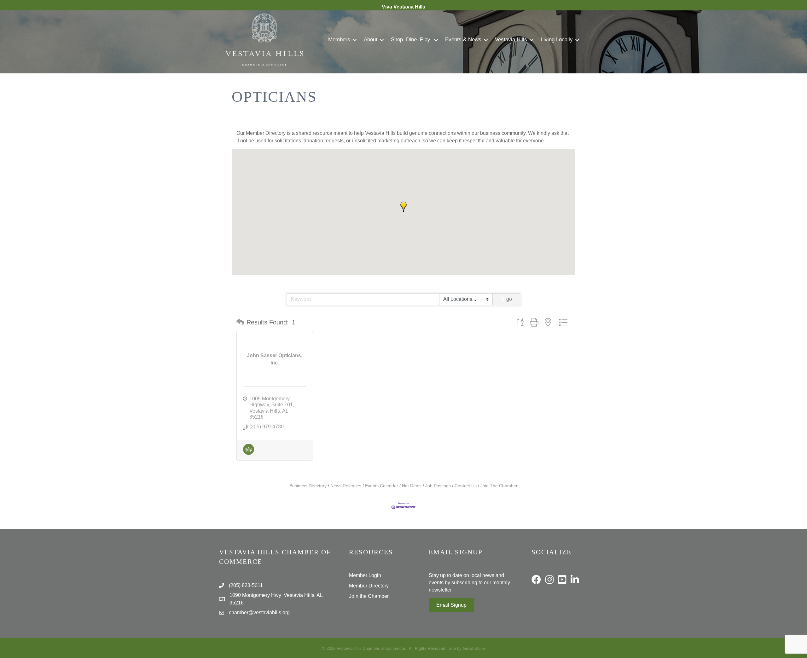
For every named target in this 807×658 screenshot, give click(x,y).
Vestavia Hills (511, 40)
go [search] (509, 299)
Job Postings (438, 485)
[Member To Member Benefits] (248, 453)
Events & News (463, 40)
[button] (403, 207)
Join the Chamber (369, 596)
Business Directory (308, 485)
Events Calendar (381, 485)
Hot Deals (411, 485)
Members (339, 40)
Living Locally (557, 40)
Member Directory (369, 585)
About (370, 40)
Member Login (365, 575)
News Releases (345, 485)
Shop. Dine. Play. (411, 40)
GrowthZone (474, 648)
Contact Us (466, 485)
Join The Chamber (499, 485)
